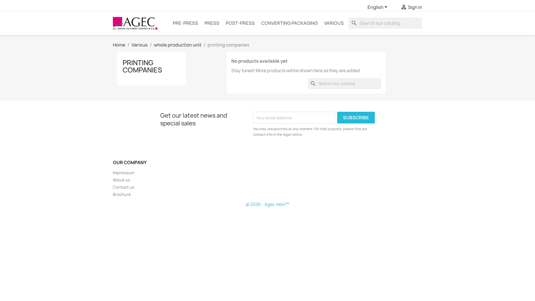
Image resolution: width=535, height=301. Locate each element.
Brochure (122, 194)
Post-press (240, 23)
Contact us (123, 187)
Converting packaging (289, 23)
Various (334, 23)
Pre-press (185, 23)
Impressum (123, 172)
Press (212, 23)
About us (121, 180)
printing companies (142, 66)
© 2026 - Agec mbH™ (267, 204)
